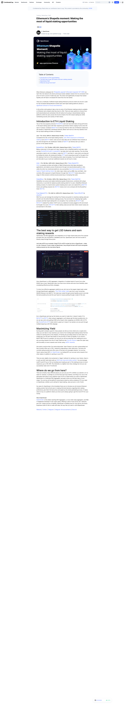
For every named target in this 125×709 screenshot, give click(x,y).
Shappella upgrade (59, 92)
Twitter (44, 409)
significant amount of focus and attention (49, 105)
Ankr (38, 163)
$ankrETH (72, 173)
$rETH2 (57, 187)
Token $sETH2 (75, 179)
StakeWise (39, 179)
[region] (48, 2)
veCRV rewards (70, 342)
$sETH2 (84, 185)
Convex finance (71, 340)
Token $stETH (69, 135)
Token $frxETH (79, 193)
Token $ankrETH (73, 163)
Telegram (51, 409)
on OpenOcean (55, 352)
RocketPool (59, 124)
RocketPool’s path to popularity (50, 151)
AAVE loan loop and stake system (66, 360)
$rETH (65, 153)
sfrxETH (39, 195)
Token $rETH (76, 147)
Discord (74, 409)
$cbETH (54, 127)
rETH (63, 155)
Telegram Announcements (63, 409)
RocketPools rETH (44, 322)
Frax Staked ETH (41, 193)
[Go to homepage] (7, 2)
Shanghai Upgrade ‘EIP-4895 (75, 92)
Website (38, 409)
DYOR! (90, 8)
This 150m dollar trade (62, 291)
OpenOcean (46, 31)
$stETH (47, 139)
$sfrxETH (39, 203)
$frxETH (78, 201)
